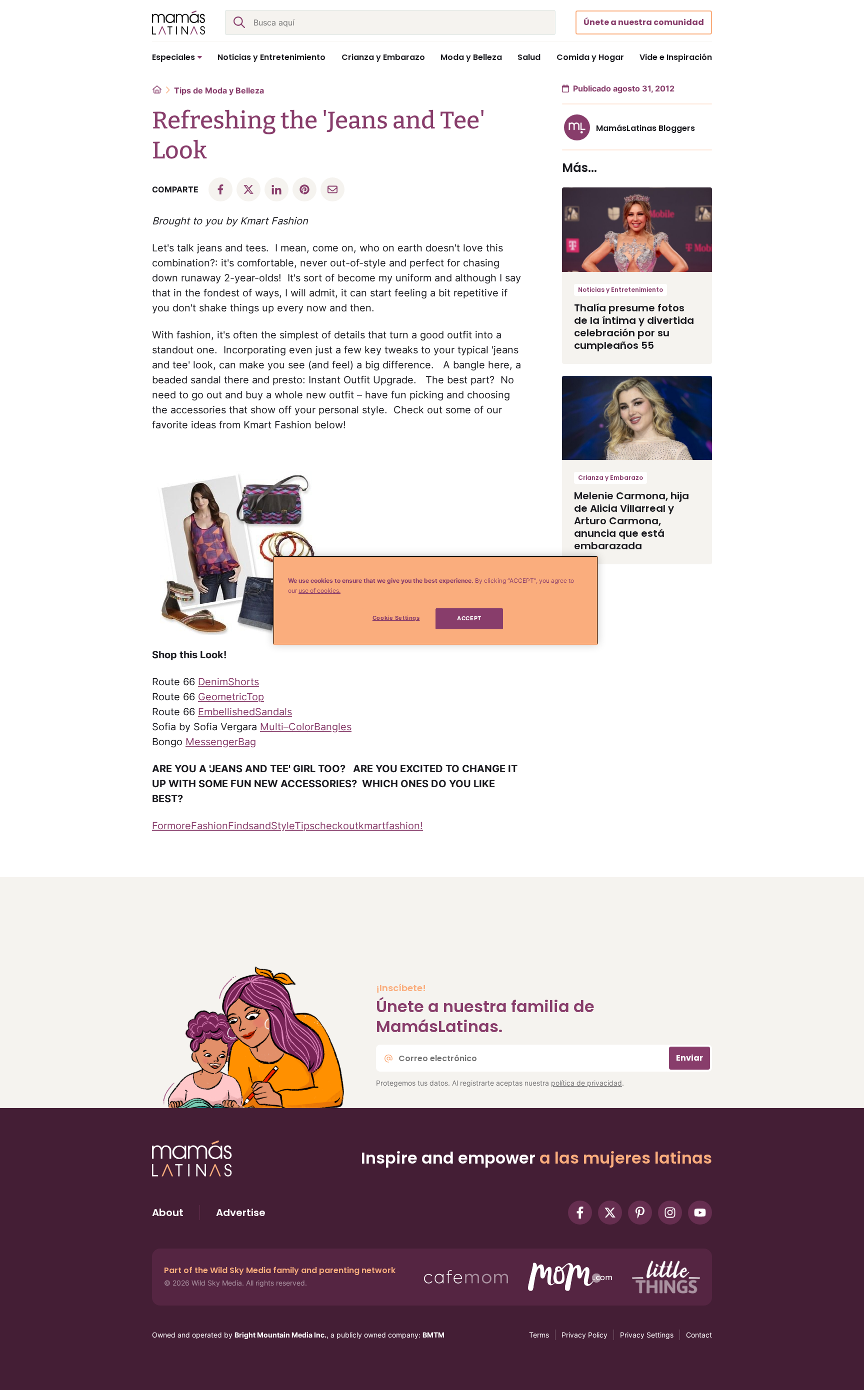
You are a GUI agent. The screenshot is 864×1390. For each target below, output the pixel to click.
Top (255, 697)
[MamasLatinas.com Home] (178, 22)
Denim (213, 682)
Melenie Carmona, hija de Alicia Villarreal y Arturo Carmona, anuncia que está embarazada (631, 521)
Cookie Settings (396, 617)
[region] (435, 600)
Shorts (243, 682)
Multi (272, 727)
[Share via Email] (332, 189)
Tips (304, 826)
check (328, 826)
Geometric (222, 697)
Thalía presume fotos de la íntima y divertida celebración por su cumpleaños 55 (634, 326)
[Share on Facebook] (220, 189)
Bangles (333, 727)
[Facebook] (580, 1213)
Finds (241, 826)
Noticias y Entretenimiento (620, 289)
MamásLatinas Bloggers (645, 128)
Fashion (209, 826)
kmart (372, 826)
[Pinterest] (640, 1213)
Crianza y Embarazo (610, 477)
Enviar (689, 1058)
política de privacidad (586, 1083)
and (262, 826)
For (159, 826)
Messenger (212, 742)
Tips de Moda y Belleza (219, 90)
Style (282, 826)
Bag (247, 742)
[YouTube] (700, 1213)
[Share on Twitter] (248, 189)
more (179, 826)
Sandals (273, 712)
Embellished (226, 712)
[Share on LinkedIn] (276, 189)
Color (301, 727)
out (350, 826)
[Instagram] (670, 1213)
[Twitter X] (610, 1213)
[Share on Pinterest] (304, 189)
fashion (403, 826)
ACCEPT (469, 618)
